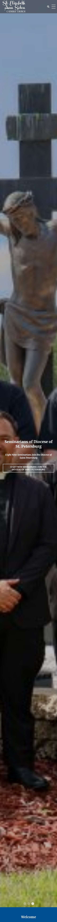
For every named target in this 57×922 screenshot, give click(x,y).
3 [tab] (32, 903)
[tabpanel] (28, 453)
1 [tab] (24, 903)
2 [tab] (28, 903)
